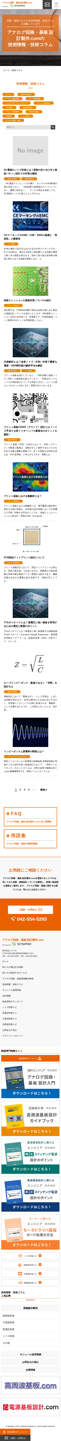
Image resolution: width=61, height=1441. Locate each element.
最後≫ (43, 789)
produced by (17, 4)
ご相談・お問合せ (27, 909)
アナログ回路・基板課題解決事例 (17, 979)
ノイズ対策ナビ (9, 1007)
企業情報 (30, 1370)
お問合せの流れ (9, 1030)
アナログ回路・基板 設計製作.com (23, 939)
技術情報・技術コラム (12, 984)
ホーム (7, 70)
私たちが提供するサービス (14, 973)
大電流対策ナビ (9, 1019)
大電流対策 (9, 1322)
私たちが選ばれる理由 (12, 967)
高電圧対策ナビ (9, 1013)
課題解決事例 (30, 1308)
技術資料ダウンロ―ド (28, 1058)
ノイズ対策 (9, 1336)
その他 (6, 1343)
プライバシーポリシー (12, 1036)
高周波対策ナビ (9, 1024)
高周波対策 (9, 1315)
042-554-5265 (32, 919)
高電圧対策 (9, 1329)
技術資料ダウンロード (12, 1001)
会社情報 (6, 996)
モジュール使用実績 (11, 990)
